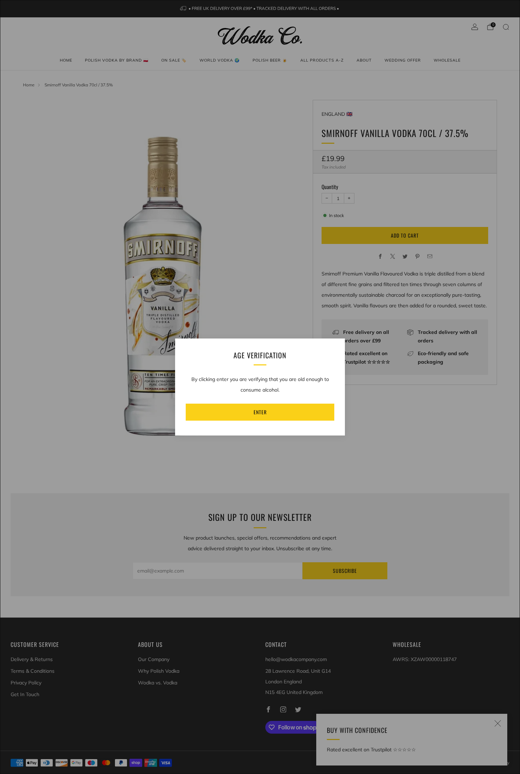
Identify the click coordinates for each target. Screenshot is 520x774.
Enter (260, 412)
